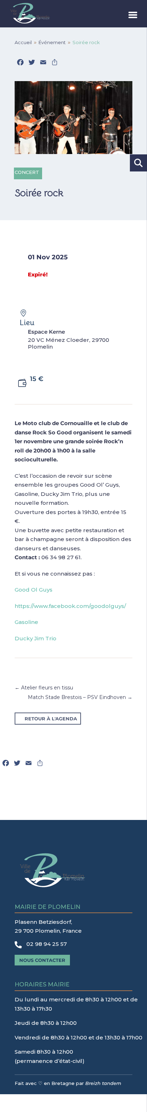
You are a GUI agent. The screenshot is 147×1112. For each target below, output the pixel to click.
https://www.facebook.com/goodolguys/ (70, 606)
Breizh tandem (103, 1083)
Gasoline (26, 622)
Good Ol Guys (33, 589)
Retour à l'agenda (51, 718)
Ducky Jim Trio (35, 638)
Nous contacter (42, 960)
